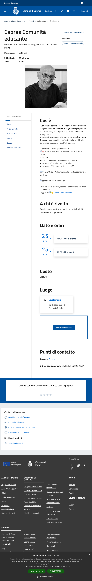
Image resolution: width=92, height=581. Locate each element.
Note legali (50, 546)
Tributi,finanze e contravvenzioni (53, 501)
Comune (52, 359)
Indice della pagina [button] (14, 116)
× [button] (89, 554)
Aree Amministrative (9, 488)
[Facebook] (54, 11)
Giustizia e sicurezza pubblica (54, 493)
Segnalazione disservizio (29, 543)
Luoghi (72, 504)
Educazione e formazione (51, 486)
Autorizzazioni (52, 518)
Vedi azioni (78, 32)
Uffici (3, 493)
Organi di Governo (8, 484)
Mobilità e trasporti (32, 513)
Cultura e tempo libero (33, 490)
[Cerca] (87, 11)
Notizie (72, 484)
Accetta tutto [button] (37, 571)
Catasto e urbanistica (32, 505)
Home (5, 21)
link (69, 566)
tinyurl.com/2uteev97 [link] (63, 192)
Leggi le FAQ (29, 549)
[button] (45, 576)
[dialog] (46, 566)
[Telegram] (66, 11)
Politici (4, 501)
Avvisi (71, 493)
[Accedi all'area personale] (82, 3)
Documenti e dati (8, 513)
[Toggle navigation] (4, 10)
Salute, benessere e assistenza (54, 513)
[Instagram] (60, 11)
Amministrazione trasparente (53, 536)
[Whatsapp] (72, 11)
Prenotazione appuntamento (30, 536)
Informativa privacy (54, 541)
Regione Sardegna (11, 3)
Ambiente (50, 506)
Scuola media (55, 299)
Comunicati (73, 488)
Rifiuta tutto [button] (55, 571)
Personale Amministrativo (7, 507)
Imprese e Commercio (32, 498)
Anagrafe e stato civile (33, 486)
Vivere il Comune (18, 21)
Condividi (66, 32)
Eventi (31, 21)
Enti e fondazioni (8, 497)
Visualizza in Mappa (64, 327)
